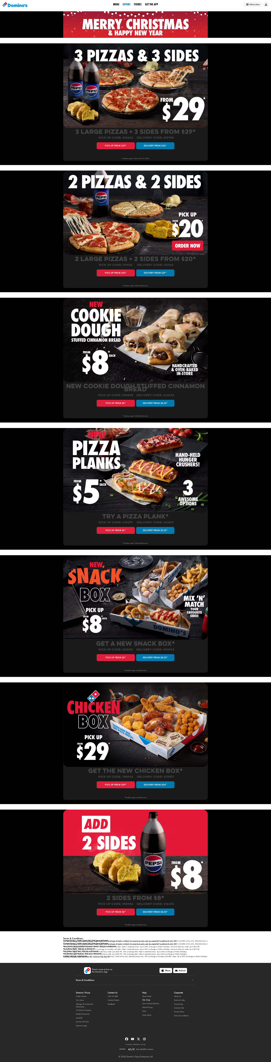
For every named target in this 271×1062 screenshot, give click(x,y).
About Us (177, 996)
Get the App (151, 4)
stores (138, 4)
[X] (139, 1040)
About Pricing (147, 1007)
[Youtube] (133, 1040)
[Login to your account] (266, 4)
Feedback (111, 1004)
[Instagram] (144, 1040)
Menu (116, 4)
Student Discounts (82, 1014)
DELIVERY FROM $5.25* (155, 530)
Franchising (178, 1004)
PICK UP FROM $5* (116, 530)
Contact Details (113, 1000)
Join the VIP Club (82, 1021)
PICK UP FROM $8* (116, 403)
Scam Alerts (146, 1015)
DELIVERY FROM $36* (155, 145)
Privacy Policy (179, 1011)
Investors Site (179, 1008)
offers (126, 4)
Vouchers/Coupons (83, 1010)
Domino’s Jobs (179, 1000)
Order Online (81, 996)
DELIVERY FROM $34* (155, 784)
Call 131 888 (113, 996)
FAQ (144, 1011)
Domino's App (81, 1025)
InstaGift (79, 1018)
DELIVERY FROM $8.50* (155, 403)
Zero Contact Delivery (150, 1003)
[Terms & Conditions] (192, 980)
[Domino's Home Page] (15, 4)
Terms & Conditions (181, 1015)
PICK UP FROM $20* (116, 272)
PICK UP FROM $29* (116, 145)
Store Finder (146, 996)
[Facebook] (127, 1040)
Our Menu (80, 1000)
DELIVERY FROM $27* (155, 272)
